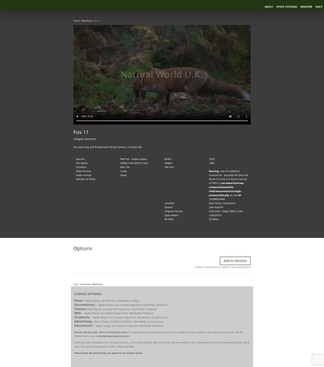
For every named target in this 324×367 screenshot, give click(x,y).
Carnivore (85, 284)
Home (76, 20)
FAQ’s (319, 7)
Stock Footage (286, 7)
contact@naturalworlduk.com (112, 336)
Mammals (86, 20)
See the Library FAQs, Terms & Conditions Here (100, 332)
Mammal (97, 284)
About (269, 7)
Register (306, 7)
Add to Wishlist (235, 260)
